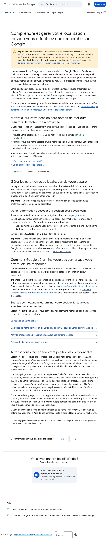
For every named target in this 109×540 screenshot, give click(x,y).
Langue (60, 531)
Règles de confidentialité (23, 535)
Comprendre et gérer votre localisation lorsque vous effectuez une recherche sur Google (53, 515)
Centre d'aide (9, 13)
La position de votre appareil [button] (24, 321)
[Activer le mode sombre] (76, 534)
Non (75, 439)
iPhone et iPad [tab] (43, 172)
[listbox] (64, 534)
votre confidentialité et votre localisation (77, 286)
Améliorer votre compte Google (49, 13)
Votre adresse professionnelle (27, 165)
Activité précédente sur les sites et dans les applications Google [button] (42, 335)
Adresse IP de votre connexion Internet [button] (30, 342)
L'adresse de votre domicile (26, 161)
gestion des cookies (61, 251)
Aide (9, 503)
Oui (62, 439)
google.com (77, 215)
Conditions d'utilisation (43, 535)
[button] (5, 4)
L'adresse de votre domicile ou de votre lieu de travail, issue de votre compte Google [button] (52, 328)
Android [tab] (29, 172)
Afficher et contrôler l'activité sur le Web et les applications (37, 509)
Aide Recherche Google (22, 4)
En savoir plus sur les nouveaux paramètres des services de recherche (49, 63)
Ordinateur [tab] (17, 172)
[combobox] (64, 4)
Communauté (25, 13)
